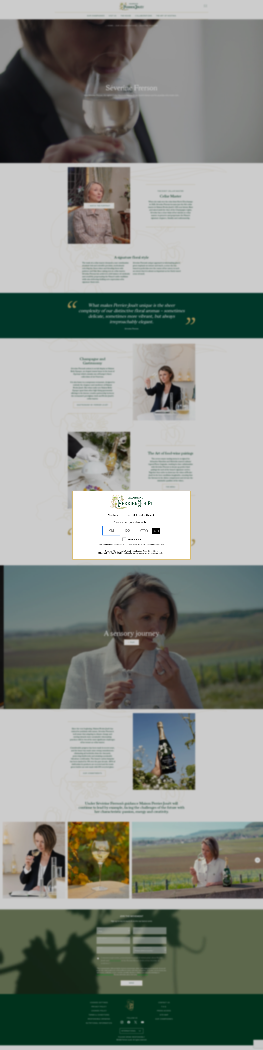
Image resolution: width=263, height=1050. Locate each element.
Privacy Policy (118, 551)
